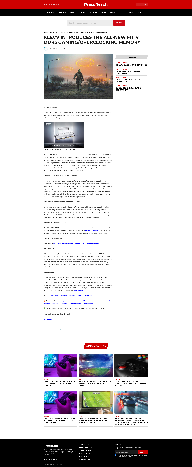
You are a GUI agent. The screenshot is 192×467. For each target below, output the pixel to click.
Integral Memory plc (93, 230)
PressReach (53, 48)
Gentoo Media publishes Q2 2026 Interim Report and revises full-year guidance (60, 420)
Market (73, 12)
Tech (121, 12)
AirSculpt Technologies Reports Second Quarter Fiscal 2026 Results (95, 384)
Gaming (112, 12)
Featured (62, 12)
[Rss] (59, 4)
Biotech (83, 12)
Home (46, 32)
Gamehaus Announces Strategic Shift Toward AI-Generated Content (60, 384)
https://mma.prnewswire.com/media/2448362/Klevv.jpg (71, 295)
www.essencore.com (68, 267)
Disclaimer (48, 319)
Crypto (130, 12)
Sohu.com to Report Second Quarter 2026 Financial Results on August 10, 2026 (94, 420)
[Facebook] (51, 4)
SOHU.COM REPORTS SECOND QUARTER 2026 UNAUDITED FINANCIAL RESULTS (131, 384)
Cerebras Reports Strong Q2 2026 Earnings (130, 72)
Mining (103, 12)
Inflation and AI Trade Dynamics (131, 65)
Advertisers (84, 445)
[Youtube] (54, 4)
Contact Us (84, 459)
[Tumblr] (56, 4)
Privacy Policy (85, 448)
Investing (50, 12)
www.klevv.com (80, 290)
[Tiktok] (47, 4)
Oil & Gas (93, 12)
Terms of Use (85, 450)
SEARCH (141, 4)
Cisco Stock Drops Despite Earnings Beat (129, 81)
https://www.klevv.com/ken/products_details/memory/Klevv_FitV (78, 243)
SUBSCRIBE (143, 452)
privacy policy (128, 456)
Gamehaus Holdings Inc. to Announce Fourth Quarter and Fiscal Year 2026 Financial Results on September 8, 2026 (131, 421)
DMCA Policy (84, 453)
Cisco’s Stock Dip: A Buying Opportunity (129, 89)
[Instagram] (49, 4)
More (140, 12)
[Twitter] (44, 4)
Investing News (121, 63)
